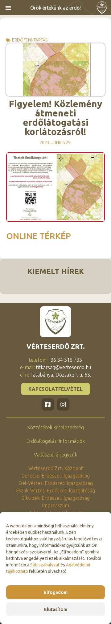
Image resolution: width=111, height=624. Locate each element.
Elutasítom (55, 609)
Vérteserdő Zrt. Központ (55, 468)
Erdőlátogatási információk (55, 441)
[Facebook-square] (48, 404)
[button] (8, 7)
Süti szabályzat (45, 564)
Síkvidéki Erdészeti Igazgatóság (56, 498)
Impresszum (55, 505)
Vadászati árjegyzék (55, 454)
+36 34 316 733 (65, 360)
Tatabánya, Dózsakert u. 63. (60, 374)
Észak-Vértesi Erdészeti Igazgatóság (55, 490)
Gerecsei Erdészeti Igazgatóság (56, 475)
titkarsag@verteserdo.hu (63, 367)
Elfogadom (56, 592)
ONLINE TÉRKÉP (39, 236)
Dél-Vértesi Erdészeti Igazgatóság (55, 483)
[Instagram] (63, 404)
